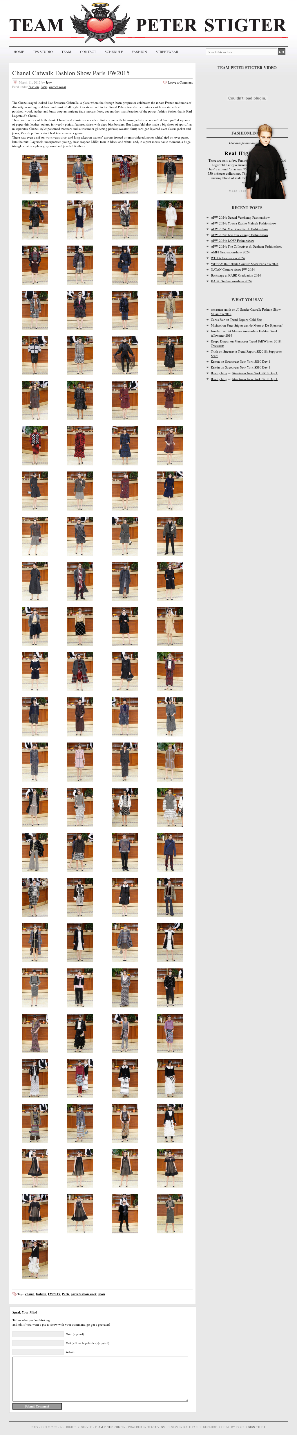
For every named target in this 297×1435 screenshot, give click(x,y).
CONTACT (88, 51)
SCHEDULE (114, 51)
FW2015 (54, 1294)
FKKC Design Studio (251, 1427)
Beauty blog (219, 373)
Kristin (215, 361)
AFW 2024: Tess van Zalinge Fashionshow (239, 235)
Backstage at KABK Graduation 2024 (236, 275)
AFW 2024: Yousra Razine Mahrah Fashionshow (243, 223)
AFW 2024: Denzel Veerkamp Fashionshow (240, 217)
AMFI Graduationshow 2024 (230, 252)
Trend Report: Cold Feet (246, 319)
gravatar (103, 1324)
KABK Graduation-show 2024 (231, 281)
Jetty (49, 82)
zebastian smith (221, 309)
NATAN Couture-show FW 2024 (233, 269)
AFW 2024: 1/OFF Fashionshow (232, 240)
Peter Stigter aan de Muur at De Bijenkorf (254, 325)
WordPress (156, 1427)
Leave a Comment (180, 82)
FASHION (139, 51)
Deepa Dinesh (220, 341)
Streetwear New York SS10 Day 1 (247, 361)
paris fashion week (84, 1294)
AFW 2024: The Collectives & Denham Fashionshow (246, 246)
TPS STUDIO (43, 51)
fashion (41, 1294)
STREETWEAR (167, 51)
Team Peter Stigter (110, 1427)
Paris (44, 86)
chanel (29, 1294)
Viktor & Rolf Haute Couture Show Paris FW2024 (244, 263)
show (101, 1294)
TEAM (66, 51)
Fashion (33, 86)
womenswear (57, 86)
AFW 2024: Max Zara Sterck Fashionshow (239, 229)
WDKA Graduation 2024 (228, 258)
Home (19, 51)
